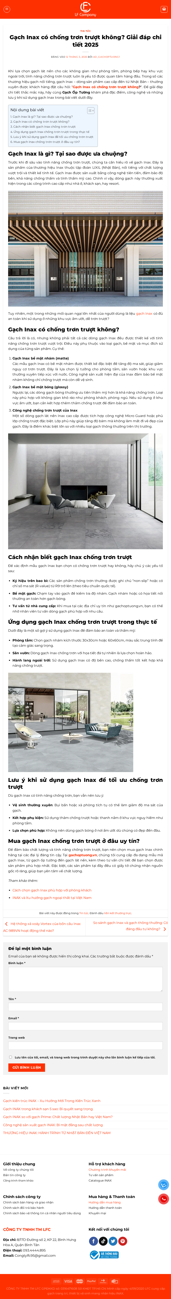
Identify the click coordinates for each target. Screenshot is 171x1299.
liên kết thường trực (117, 913)
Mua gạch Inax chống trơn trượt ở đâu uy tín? (47, 142)
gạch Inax (144, 314)
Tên (12, 999)
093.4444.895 (34, 1250)
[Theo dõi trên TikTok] (103, 1241)
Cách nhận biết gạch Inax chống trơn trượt (44, 127)
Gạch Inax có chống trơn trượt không (106, 87)
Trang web (16, 1037)
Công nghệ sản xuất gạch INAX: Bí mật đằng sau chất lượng (53, 1125)
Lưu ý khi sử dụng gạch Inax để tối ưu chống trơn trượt (53, 137)
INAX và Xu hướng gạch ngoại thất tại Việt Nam (52, 898)
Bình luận (16, 963)
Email (13, 1018)
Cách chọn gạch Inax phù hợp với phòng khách (52, 890)
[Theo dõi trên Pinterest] (122, 1241)
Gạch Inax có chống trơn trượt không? (41, 122)
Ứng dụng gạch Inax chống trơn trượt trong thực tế (51, 132)
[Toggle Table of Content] (88, 110)
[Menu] (7, 9)
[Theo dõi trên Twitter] (113, 1241)
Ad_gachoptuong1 (106, 56)
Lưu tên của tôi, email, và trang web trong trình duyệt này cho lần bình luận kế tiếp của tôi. (85, 1057)
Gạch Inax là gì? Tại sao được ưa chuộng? (43, 117)
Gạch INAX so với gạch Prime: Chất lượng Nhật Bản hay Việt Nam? (58, 1117)
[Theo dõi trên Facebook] (93, 1241)
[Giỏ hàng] (164, 9)
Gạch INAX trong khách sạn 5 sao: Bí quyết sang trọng (48, 1109)
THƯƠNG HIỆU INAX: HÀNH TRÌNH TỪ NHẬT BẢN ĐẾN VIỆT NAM (57, 1133)
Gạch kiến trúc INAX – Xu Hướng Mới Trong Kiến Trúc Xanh (52, 1101)
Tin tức (85, 31)
